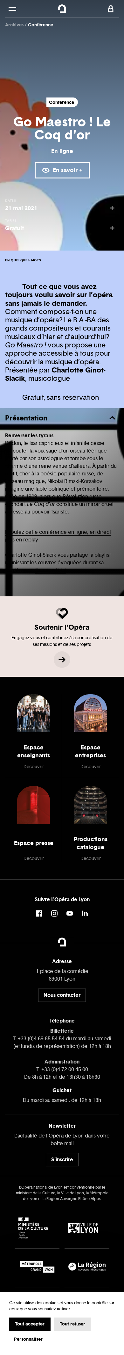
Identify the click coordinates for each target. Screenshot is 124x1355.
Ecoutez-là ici (50, 570)
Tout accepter (30, 1324)
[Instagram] (54, 913)
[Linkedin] (85, 913)
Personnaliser (28, 1339)
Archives (15, 25)
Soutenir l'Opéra (61, 627)
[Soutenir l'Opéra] (62, 659)
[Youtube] (69, 913)
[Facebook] (39, 913)
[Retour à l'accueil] (62, 9)
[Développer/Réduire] (112, 418)
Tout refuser (72, 1324)
